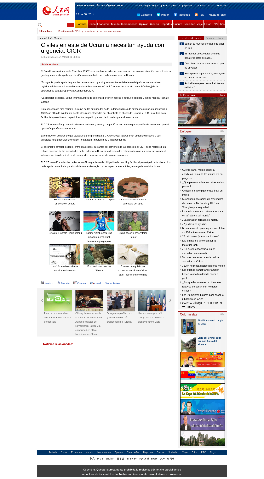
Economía (103, 23)
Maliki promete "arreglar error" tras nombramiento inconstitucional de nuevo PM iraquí (103, 31)
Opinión (143, 23)
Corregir (81, 283)
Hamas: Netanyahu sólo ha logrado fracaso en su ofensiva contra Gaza (151, 317)
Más (222, 95)
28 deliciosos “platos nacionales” (200, 236)
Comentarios (112, 283)
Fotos (207, 23)
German (221, 5)
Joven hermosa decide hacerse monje (203, 265)
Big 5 (147, 5)
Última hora (45, 31)
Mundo (115, 23)
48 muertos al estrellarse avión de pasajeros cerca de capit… (202, 55)
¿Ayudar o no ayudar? (194, 224)
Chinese (137, 5)
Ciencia (154, 23)
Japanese (200, 5)
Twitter (165, 14)
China (92, 23)
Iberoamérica (129, 23)
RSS (201, 14)
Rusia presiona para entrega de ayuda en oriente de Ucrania (205, 75)
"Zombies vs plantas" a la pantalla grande (105, 199)
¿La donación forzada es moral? (200, 219)
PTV (215, 23)
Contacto (146, 14)
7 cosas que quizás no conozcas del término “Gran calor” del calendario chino (132, 270)
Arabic (211, 5)
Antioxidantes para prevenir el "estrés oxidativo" (204, 85)
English (156, 5)
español (44, 38)
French (166, 5)
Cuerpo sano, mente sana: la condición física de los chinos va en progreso (202, 174)
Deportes (166, 23)
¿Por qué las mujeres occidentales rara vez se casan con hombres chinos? (201, 286)
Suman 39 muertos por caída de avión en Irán (205, 45)
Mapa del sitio (217, 14)
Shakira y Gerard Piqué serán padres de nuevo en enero (79, 233)
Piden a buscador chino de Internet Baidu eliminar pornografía (57, 317)
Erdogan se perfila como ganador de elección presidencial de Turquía (119, 317)
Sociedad (189, 23)
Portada (81, 23)
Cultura (177, 23)
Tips (222, 23)
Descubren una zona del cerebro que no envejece (204, 65)
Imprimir (49, 283)
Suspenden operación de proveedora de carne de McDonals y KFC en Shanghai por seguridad (202, 203)
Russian (177, 5)
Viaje (200, 23)
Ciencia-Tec (133, 452)
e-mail (97, 283)
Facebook (184, 14)
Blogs (212, 452)
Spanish (188, 5)
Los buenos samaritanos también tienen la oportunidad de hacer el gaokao (200, 274)
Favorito (65, 283)
